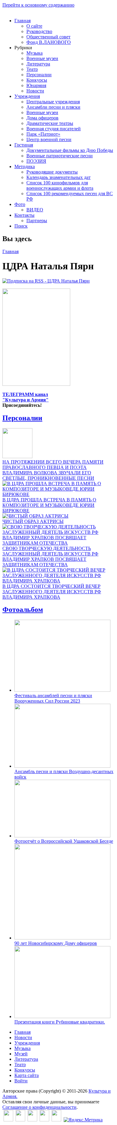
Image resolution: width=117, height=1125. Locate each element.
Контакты (24, 215)
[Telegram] (56, 1119)
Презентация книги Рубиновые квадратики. (59, 1021)
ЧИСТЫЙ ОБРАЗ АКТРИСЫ (33, 521)
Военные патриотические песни (59, 155)
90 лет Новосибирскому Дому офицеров (55, 943)
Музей (21, 1053)
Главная (22, 20)
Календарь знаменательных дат (58, 177)
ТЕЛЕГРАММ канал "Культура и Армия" (25, 397)
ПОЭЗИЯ (36, 161)
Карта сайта (26, 1075)
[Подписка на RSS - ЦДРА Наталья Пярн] (46, 280)
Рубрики (23, 47)
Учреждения (27, 96)
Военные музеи (42, 58)
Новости (35, 90)
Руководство (39, 31)
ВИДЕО (34, 209)
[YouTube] (44, 1119)
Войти (21, 1080)
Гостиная (23, 144)
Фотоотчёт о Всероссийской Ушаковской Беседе (63, 841)
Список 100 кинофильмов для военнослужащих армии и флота (59, 185)
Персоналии (39, 74)
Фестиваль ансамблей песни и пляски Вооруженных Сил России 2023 (53, 698)
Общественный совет (48, 36)
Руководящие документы (52, 171)
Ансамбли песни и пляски (53, 107)
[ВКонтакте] (8, 1119)
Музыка (34, 53)
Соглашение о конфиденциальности (39, 1107)
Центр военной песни (48, 139)
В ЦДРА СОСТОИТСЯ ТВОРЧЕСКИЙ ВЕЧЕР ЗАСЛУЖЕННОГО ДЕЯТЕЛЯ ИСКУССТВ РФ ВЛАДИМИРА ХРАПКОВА (51, 592)
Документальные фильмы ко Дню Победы (69, 150)
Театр (32, 69)
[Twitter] (20, 1119)
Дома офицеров (42, 117)
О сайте (34, 26)
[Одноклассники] (32, 1119)
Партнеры (36, 220)
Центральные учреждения (53, 101)
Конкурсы (36, 80)
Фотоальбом (22, 609)
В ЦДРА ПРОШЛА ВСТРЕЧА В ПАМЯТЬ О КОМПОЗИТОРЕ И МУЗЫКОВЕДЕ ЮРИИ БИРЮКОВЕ (49, 505)
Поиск (21, 225)
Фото (19, 204)
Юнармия (36, 85)
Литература (38, 63)
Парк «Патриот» (43, 134)
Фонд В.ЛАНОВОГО (48, 42)
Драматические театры (49, 123)
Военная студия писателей (53, 128)
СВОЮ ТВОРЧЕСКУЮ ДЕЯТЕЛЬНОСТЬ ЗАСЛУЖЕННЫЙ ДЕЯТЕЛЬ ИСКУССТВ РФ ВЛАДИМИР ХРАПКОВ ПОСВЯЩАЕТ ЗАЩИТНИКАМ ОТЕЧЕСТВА (50, 556)
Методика (24, 166)
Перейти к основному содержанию (38, 5)
